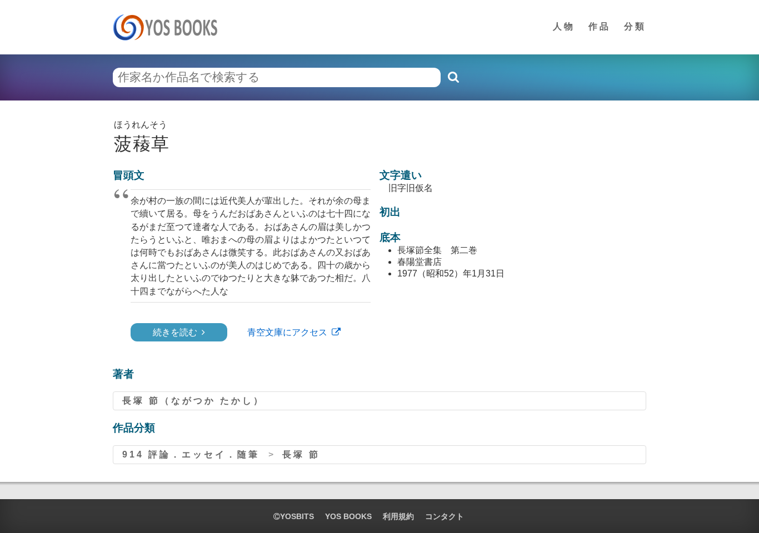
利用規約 (398, 516)
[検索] (453, 77)
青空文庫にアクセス (287, 332)
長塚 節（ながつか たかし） (193, 400)
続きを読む (175, 332)
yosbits (297, 516)
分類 (635, 26)
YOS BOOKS (348, 516)
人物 (564, 26)
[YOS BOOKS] (168, 27)
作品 (599, 26)
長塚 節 (301, 454)
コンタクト (444, 516)
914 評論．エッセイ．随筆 (190, 454)
